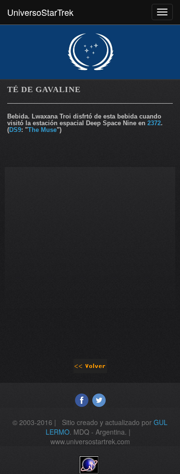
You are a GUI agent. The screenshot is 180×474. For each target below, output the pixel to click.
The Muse (42, 129)
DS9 (15, 129)
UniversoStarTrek (40, 12)
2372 (154, 123)
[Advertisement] (90, 257)
